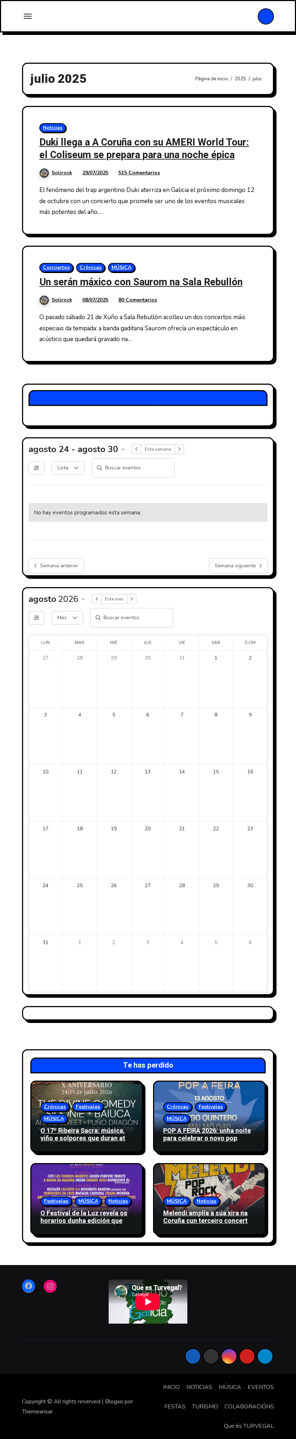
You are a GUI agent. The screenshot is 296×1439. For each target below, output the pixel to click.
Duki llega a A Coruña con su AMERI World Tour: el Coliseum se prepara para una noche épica (144, 148)
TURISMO (205, 1407)
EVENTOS (261, 1387)
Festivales (88, 1106)
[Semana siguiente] (179, 449)
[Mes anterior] (96, 599)
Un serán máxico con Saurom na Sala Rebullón (141, 282)
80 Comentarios (137, 299)
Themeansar (37, 1412)
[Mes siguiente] (131, 599)
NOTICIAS (199, 1387)
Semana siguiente (235, 565)
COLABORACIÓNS (249, 1407)
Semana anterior (59, 565)
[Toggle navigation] (28, 16)
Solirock (62, 172)
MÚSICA (121, 267)
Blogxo (114, 1402)
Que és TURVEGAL (249, 1426)
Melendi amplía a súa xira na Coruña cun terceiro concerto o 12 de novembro (207, 1221)
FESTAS (175, 1407)
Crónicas (90, 267)
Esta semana (158, 449)
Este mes (114, 599)
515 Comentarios (139, 172)
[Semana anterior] (136, 449)
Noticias (52, 127)
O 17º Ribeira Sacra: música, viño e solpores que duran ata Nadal (84, 1138)
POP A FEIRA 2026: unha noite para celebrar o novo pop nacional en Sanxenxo (207, 1138)
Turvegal (148, 398)
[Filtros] (36, 468)
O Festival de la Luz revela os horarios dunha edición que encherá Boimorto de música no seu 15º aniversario (83, 1225)
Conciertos (56, 267)
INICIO (171, 1387)
